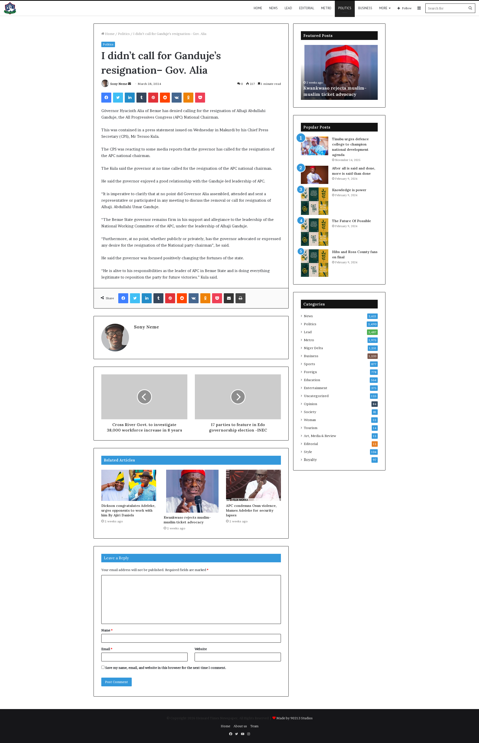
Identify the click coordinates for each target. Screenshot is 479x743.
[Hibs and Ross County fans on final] (314, 263)
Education (312, 380)
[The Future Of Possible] (314, 232)
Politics (344, 8)
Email (106, 649)
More (383, 8)
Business (365, 8)
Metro (326, 8)
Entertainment (315, 388)
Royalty (310, 459)
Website (201, 649)
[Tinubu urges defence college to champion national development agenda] (314, 146)
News (273, 8)
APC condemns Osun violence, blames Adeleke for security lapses (251, 510)
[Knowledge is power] (314, 201)
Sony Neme (118, 84)
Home (258, 8)
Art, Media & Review (320, 436)
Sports (309, 364)
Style (308, 452)
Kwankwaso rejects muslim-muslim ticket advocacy (187, 519)
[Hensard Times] (10, 8)
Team (254, 726)
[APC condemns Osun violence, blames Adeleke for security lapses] (253, 485)
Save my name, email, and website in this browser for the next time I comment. (165, 668)
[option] (339, 72)
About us (240, 726)
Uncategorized (316, 396)
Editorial (306, 8)
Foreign (310, 372)
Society (310, 412)
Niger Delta (313, 348)
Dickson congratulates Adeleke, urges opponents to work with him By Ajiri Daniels (128, 510)
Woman (310, 420)
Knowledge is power (349, 190)
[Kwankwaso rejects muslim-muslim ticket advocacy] (191, 491)
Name (107, 630)
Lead (288, 8)
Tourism (310, 428)
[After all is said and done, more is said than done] (314, 175)
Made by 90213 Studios (294, 718)
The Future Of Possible (351, 221)
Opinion (310, 404)
